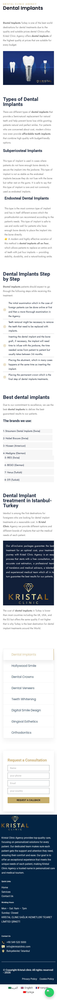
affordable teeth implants (36, 134)
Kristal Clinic (9, 36)
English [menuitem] (29, 987)
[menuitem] (13, 988)
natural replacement (29, 116)
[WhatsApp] (49, 992)
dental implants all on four (34, 243)
